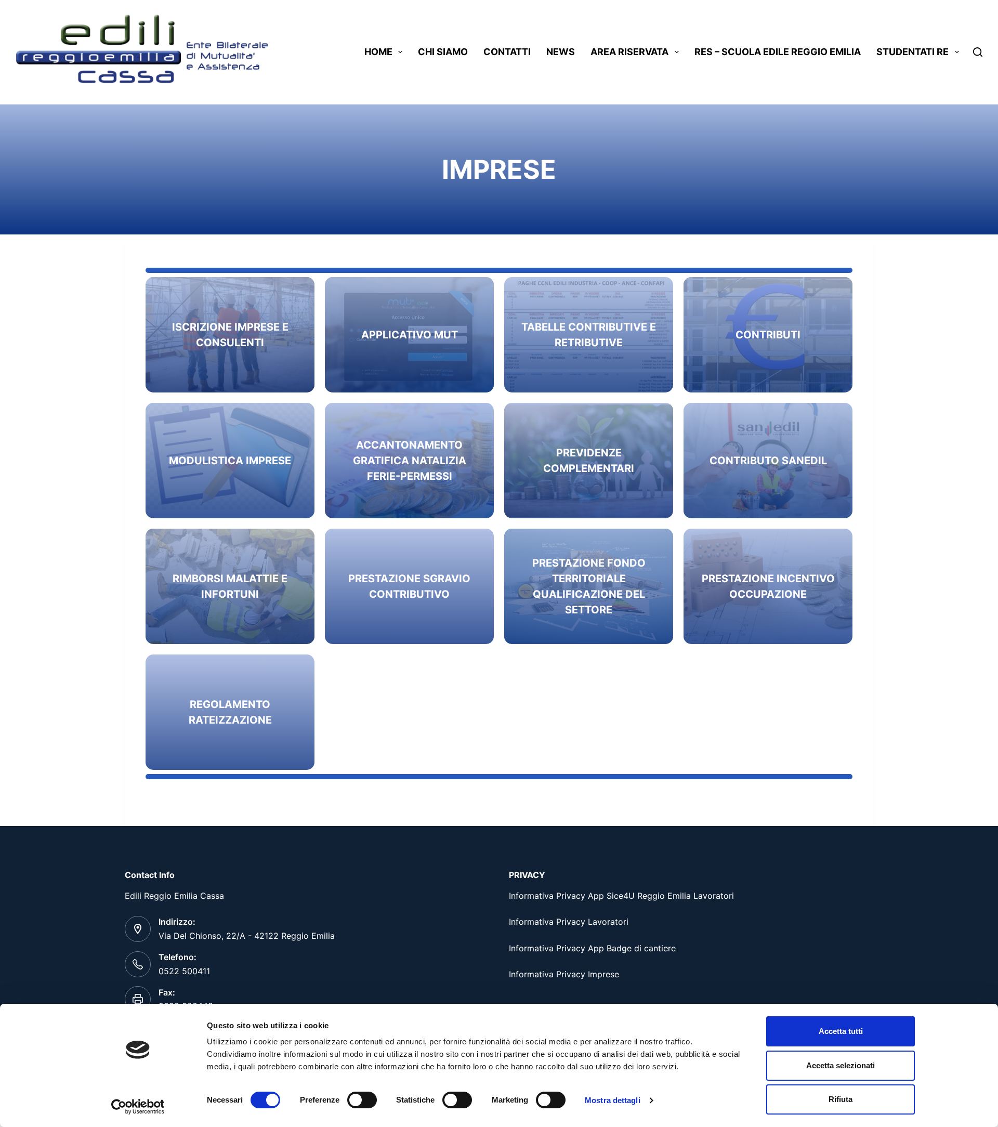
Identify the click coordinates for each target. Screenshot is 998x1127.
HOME (378, 51)
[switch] (362, 1100)
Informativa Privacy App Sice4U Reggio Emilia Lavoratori (621, 895)
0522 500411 (184, 971)
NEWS (560, 51)
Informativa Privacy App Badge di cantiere (592, 948)
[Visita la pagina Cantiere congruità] (409, 460)
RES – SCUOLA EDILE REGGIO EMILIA (777, 51)
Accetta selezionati (840, 1065)
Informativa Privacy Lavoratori (568, 921)
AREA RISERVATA (629, 51)
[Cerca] (977, 52)
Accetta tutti (841, 1031)
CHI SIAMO (443, 51)
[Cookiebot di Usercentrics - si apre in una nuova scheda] (138, 1107)
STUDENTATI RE (912, 51)
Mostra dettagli (612, 1100)
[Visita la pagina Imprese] (768, 334)
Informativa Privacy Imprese (564, 974)
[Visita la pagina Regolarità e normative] (409, 334)
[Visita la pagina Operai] (230, 334)
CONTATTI (507, 51)
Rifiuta (840, 1099)
